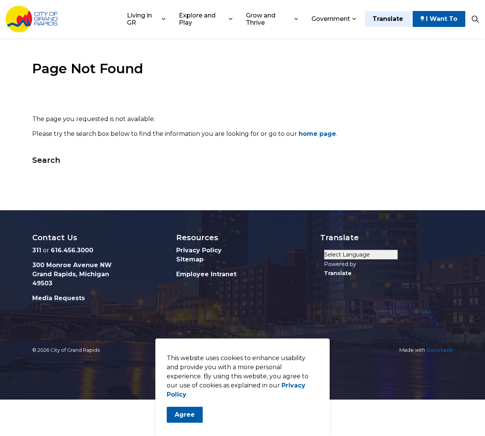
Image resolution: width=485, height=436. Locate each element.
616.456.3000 (72, 250)
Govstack (439, 350)
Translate (387, 18)
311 (36, 250)
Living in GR (139, 19)
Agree (185, 414)
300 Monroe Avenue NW (72, 265)
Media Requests (58, 298)
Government (330, 18)
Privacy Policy (199, 250)
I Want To (441, 18)
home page (317, 133)
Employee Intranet (206, 274)
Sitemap (189, 259)
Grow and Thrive (260, 19)
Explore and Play (197, 19)
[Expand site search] (475, 18)
